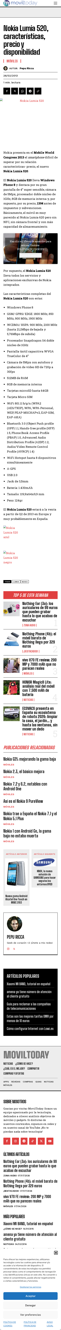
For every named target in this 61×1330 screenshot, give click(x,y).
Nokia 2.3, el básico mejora (23, 771)
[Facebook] (6, 91)
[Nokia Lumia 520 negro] (30, 559)
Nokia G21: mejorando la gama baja (29, 759)
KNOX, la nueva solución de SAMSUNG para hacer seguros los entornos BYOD (45, 877)
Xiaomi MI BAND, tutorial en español (28, 984)
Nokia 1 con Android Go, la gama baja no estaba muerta (27, 833)
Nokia (25, 582)
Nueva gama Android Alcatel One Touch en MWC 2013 (16, 899)
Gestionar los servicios (30, 1287)
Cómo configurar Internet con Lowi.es (30, 1028)
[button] (56, 1252)
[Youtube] (49, 1141)
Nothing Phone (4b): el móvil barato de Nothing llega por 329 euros (39, 640)
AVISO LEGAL (50, 1324)
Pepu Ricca (27, 68)
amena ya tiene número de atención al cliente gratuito (30, 1236)
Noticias (28, 699)
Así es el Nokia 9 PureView (23, 801)
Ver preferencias (30, 1314)
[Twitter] (14, 91)
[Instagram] (8, 948)
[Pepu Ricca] (6, 68)
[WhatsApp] (22, 91)
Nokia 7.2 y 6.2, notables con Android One (25, 786)
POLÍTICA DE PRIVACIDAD (30, 1324)
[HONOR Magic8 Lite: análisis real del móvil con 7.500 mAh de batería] (11, 687)
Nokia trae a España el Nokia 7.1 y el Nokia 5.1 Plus (30, 816)
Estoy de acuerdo (30, 255)
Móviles (28, 673)
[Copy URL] (38, 91)
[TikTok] (32, 1141)
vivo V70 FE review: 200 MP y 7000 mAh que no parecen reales (39, 664)
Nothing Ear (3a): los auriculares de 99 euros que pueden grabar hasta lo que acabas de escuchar (40, 611)
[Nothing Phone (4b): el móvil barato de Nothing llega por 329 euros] (11, 639)
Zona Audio (29, 625)
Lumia (16, 582)
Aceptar (31, 1296)
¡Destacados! (31, 651)
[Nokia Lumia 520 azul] (30, 534)
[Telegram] (30, 91)
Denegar (30, 1305)
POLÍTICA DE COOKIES (9, 1324)
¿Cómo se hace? (12, 1229)
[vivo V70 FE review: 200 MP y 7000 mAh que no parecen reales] (11, 665)
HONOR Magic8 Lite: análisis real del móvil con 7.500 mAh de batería (38, 688)
